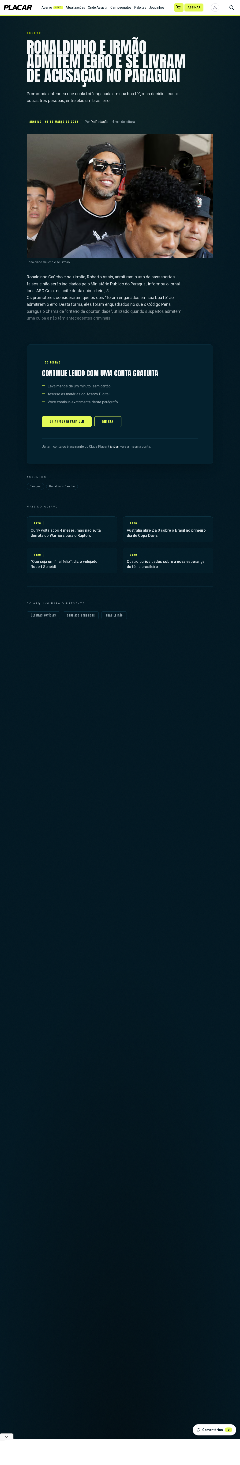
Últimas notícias (43, 615)
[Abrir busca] (231, 7)
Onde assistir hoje (81, 615)
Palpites (140, 7)
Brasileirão (114, 615)
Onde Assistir (98, 7)
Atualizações (75, 7)
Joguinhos (157, 7)
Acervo (51, 7)
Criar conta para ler (66, 421)
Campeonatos (120, 7)
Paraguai (35, 486)
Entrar (108, 421)
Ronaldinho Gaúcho (62, 486)
